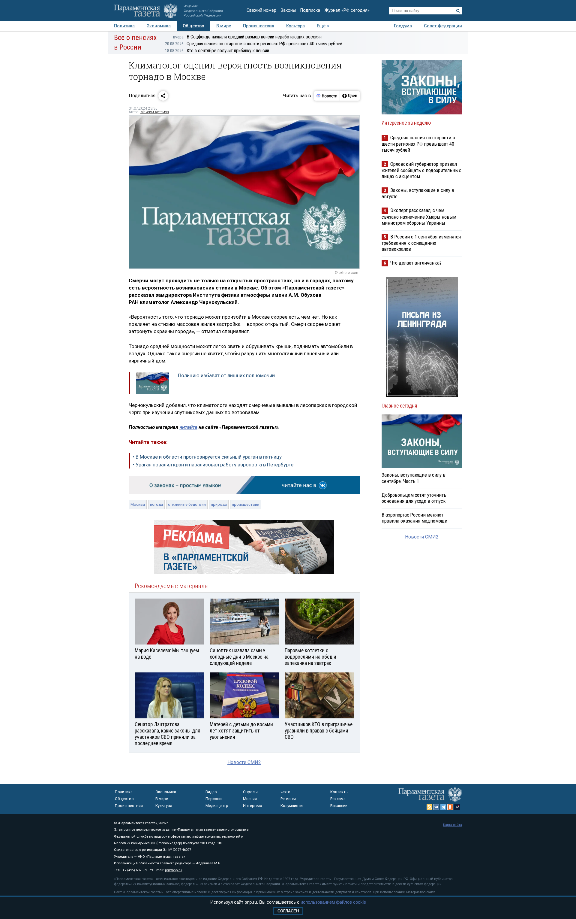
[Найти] (458, 11)
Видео (211, 792)
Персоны (214, 798)
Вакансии (338, 805)
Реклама (338, 798)
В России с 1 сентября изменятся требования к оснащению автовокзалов (421, 243)
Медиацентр (217, 805)
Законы (288, 10)
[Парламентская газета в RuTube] (457, 807)
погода (156, 504)
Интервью (252, 805)
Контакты (339, 792)
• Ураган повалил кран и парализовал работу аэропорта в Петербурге (213, 465)
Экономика (159, 26)
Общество (193, 26)
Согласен (288, 911)
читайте (188, 427)
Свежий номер (261, 10)
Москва (137, 504)
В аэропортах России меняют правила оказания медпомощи (414, 518)
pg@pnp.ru (173, 870)
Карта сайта (452, 825)
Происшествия (258, 26)
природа (219, 504)
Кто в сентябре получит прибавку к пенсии (217, 50)
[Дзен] (350, 96)
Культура (295, 26)
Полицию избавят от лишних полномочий (226, 375)
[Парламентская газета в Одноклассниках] (450, 807)
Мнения (250, 798)
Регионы (288, 798)
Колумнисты (291, 805)
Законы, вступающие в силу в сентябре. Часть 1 (414, 478)
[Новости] (327, 96)
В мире (223, 26)
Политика (124, 26)
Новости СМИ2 (244, 762)
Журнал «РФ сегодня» (347, 10)
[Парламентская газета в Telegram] (443, 807)
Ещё (321, 26)
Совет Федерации (443, 26)
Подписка (310, 10)
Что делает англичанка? (416, 263)
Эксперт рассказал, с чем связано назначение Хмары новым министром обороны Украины (419, 216)
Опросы (250, 792)
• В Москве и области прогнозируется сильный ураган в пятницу (207, 457)
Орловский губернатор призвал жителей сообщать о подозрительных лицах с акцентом (421, 170)
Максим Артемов (154, 112)
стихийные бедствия (187, 504)
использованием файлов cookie (333, 902)
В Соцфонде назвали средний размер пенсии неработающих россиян (247, 37)
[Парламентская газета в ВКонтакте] (437, 807)
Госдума (403, 26)
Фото (285, 792)
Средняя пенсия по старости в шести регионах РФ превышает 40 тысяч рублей (253, 44)
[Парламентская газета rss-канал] (430, 807)
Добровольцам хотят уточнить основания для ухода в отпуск (414, 498)
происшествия (245, 504)
